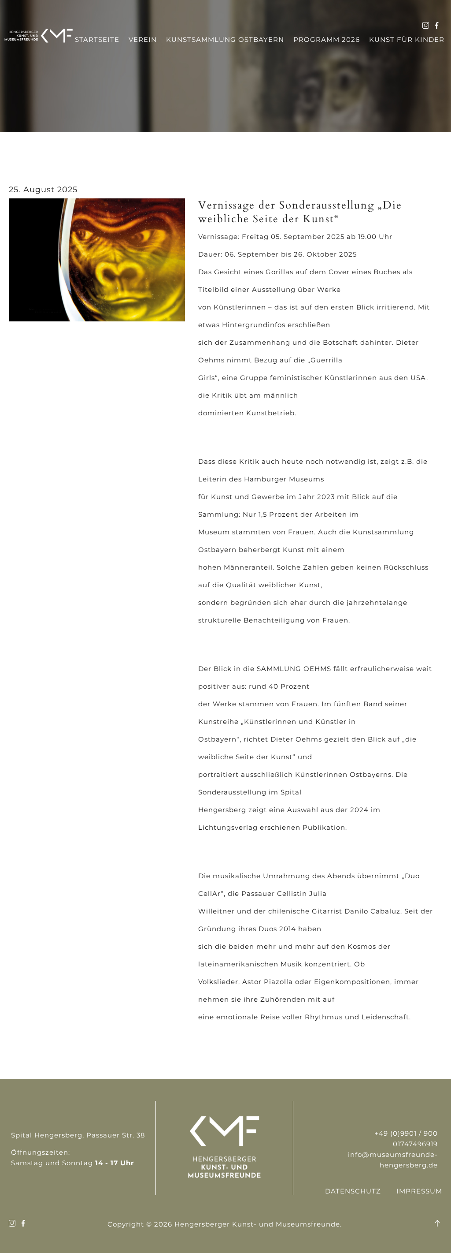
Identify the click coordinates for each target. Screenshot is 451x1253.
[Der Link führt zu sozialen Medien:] (425, 26)
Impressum (419, 1191)
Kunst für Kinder (406, 39)
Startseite (97, 39)
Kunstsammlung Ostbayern (225, 39)
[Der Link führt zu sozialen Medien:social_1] (436, 26)
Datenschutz (353, 1191)
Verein (143, 39)
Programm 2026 (326, 39)
